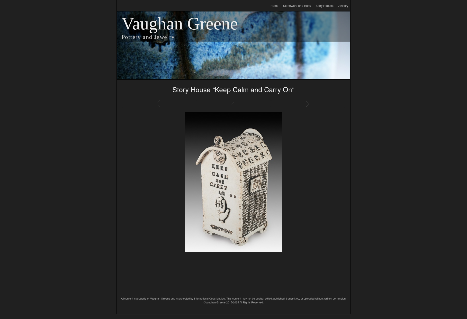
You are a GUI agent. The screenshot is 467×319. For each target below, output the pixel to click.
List (233, 104)
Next (308, 104)
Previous (159, 104)
